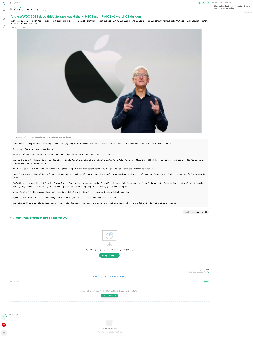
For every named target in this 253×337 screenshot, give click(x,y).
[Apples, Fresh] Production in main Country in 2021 (40, 217)
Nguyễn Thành (19, 8)
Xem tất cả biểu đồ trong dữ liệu (109, 277)
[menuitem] (4, 4)
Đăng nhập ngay (109, 255)
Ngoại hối (15, 27)
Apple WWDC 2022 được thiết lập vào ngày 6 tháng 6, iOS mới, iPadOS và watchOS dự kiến (76, 16)
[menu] (4, 164)
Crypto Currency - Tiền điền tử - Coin (27, 10)
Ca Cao (23, 27)
